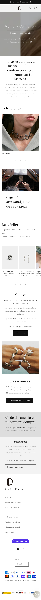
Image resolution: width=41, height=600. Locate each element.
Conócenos (20, 333)
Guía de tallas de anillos (13, 502)
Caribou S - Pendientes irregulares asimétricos (27, 272)
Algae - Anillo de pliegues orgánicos (8, 272)
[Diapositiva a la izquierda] (15, 160)
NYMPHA (6, 153)
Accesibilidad (9, 532)
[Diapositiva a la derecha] (25, 160)
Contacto (8, 497)
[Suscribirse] (33, 467)
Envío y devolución (11, 517)
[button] (4, 8)
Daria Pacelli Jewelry (16, 580)
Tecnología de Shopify (29, 580)
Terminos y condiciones (13, 522)
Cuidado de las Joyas (12, 507)
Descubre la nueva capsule (20, 33)
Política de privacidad (12, 527)
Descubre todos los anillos (20, 400)
